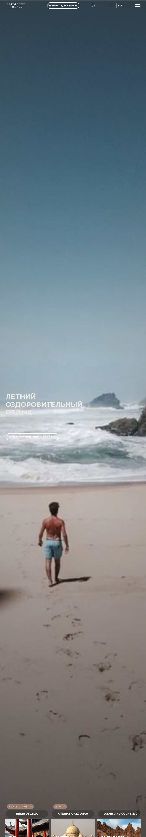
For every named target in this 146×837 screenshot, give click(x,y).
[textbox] (26, 813)
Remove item (32, 806)
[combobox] (27, 814)
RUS (121, 5)
